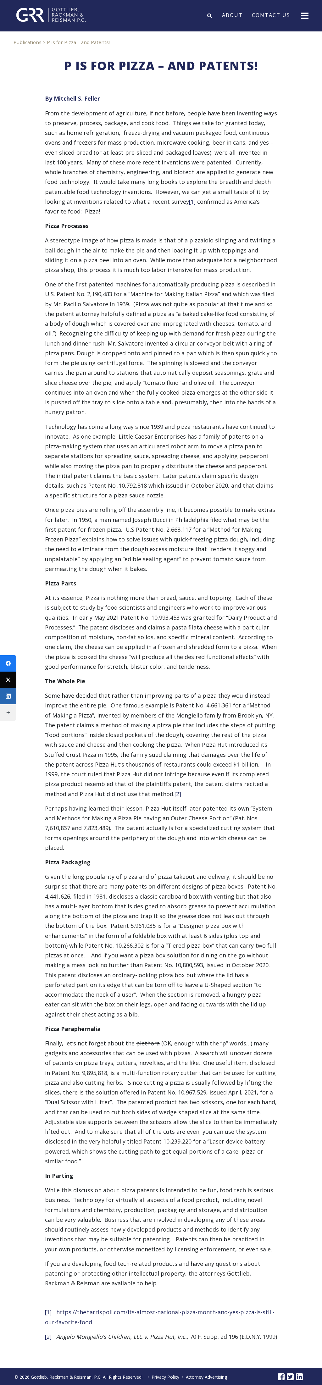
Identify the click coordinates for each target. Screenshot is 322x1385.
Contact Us (271, 15)
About (232, 15)
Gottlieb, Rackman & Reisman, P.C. (66, 1377)
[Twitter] (8, 680)
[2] (178, 794)
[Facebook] (8, 663)
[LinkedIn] (8, 696)
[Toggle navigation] (304, 15)
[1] (192, 201)
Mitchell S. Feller (77, 98)
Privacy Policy (165, 1377)
